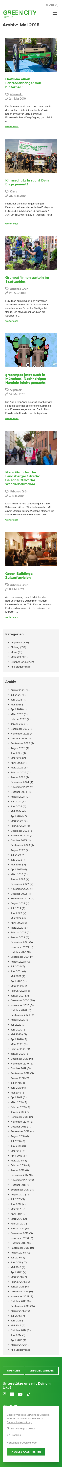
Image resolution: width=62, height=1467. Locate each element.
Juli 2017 (16, 1199)
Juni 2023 (16, 859)
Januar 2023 (18, 879)
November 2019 (20, 1063)
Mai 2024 (16, 811)
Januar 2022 (18, 937)
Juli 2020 (16, 1024)
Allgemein (16, 94)
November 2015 (20, 1296)
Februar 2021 (18, 990)
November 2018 (20, 1121)
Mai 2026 (16, 704)
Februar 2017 (18, 1223)
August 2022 (18, 903)
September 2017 (20, 1189)
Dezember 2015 (19, 1291)
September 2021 (20, 956)
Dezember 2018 (19, 1116)
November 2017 (20, 1179)
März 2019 (17, 1102)
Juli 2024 (16, 801)
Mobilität (16, 657)
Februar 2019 (18, 1107)
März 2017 (16, 1218)
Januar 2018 (17, 1170)
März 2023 (17, 874)
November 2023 (20, 835)
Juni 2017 (16, 1204)
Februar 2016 (18, 1281)
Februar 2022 (18, 932)
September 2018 (20, 1131)
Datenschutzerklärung (19, 1422)
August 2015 (18, 1310)
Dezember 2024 (20, 782)
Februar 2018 (18, 1165)
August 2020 (18, 1019)
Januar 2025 (18, 777)
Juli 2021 (16, 966)
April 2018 (16, 1155)
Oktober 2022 (19, 893)
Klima (13, 191)
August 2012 (18, 1344)
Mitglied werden (41, 1370)
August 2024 (18, 796)
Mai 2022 (16, 918)
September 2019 (20, 1073)
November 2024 (20, 786)
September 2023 (20, 845)
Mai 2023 (16, 864)
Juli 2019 (16, 1082)
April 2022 (17, 922)
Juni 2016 (16, 1262)
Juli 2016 (16, 1257)
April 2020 (17, 1039)
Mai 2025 (16, 757)
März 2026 (17, 714)
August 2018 (18, 1136)
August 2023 (18, 850)
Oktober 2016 (18, 1242)
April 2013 (16, 1340)
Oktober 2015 (18, 1301)
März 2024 (17, 820)
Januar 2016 (17, 1286)
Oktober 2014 (18, 1330)
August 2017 (17, 1194)
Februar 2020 (18, 1049)
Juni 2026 (16, 699)
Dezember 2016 (19, 1233)
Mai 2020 (16, 1034)
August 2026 (18, 689)
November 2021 (20, 947)
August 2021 (18, 961)
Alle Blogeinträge (20, 666)
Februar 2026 (18, 719)
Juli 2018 (16, 1141)
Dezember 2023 (20, 830)
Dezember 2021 (19, 942)
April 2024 (17, 816)
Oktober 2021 (18, 952)
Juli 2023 (16, 854)
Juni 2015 (16, 1320)
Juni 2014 (16, 1335)
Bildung (15, 647)
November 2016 (20, 1238)
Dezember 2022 (20, 884)
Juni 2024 (16, 806)
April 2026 (17, 709)
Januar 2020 (18, 1053)
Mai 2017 (16, 1209)
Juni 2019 (16, 1087)
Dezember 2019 (19, 1058)
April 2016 (16, 1272)
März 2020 (17, 1044)
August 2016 (18, 1252)
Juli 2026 (16, 694)
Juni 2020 (16, 1029)
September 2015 (20, 1306)
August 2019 (18, 1078)
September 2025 (20, 743)
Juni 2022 (16, 913)
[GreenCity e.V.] (19, 13)
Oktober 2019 (18, 1068)
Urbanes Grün (19, 289)
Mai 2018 (16, 1150)
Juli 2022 (16, 908)
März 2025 (17, 767)
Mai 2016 (16, 1267)
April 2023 (17, 869)
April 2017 (16, 1213)
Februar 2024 (18, 825)
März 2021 (17, 986)
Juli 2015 (16, 1315)
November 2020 (20, 1005)
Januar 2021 (17, 995)
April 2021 (16, 981)
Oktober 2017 (18, 1184)
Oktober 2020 (19, 1010)
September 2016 (20, 1247)
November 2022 (20, 888)
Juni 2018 (16, 1146)
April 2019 (16, 1097)
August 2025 (18, 748)
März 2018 (17, 1160)
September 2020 (20, 1015)
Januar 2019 (17, 1112)
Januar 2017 (17, 1228)
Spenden (13, 1370)
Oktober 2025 (19, 738)
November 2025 (20, 733)
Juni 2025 (16, 753)
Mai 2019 (16, 1092)
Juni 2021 (16, 971)
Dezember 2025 (20, 728)
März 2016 (17, 1276)
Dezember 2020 (20, 1000)
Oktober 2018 (18, 1126)
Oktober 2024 (19, 791)
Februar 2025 (18, 772)
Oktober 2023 (19, 840)
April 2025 (17, 762)
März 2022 (17, 927)
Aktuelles (10, 1405)
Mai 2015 (16, 1325)
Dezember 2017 (19, 1175)
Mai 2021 (16, 976)
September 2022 (20, 898)
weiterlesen (12, 126)
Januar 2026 (18, 723)
